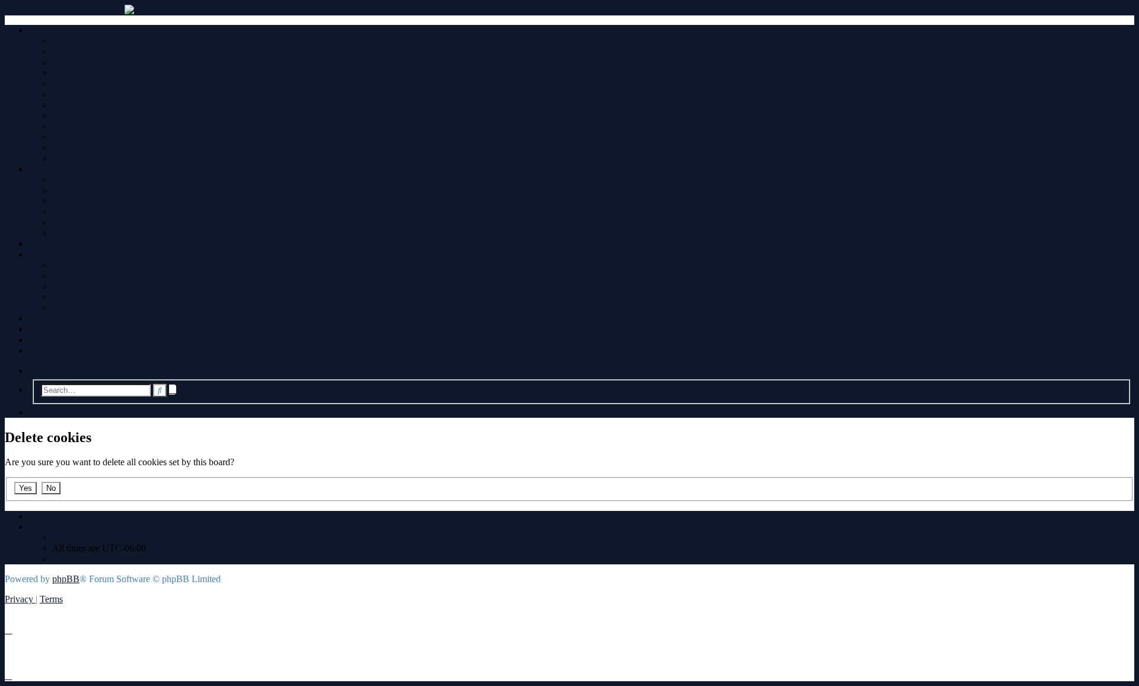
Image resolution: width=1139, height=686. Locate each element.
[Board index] (569, 10)
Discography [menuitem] (76, 222)
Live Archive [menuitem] (76, 201)
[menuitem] (75, 51)
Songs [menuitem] (63, 212)
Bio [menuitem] (59, 179)
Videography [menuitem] (76, 233)
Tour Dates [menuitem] (73, 190)
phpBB (65, 579)
